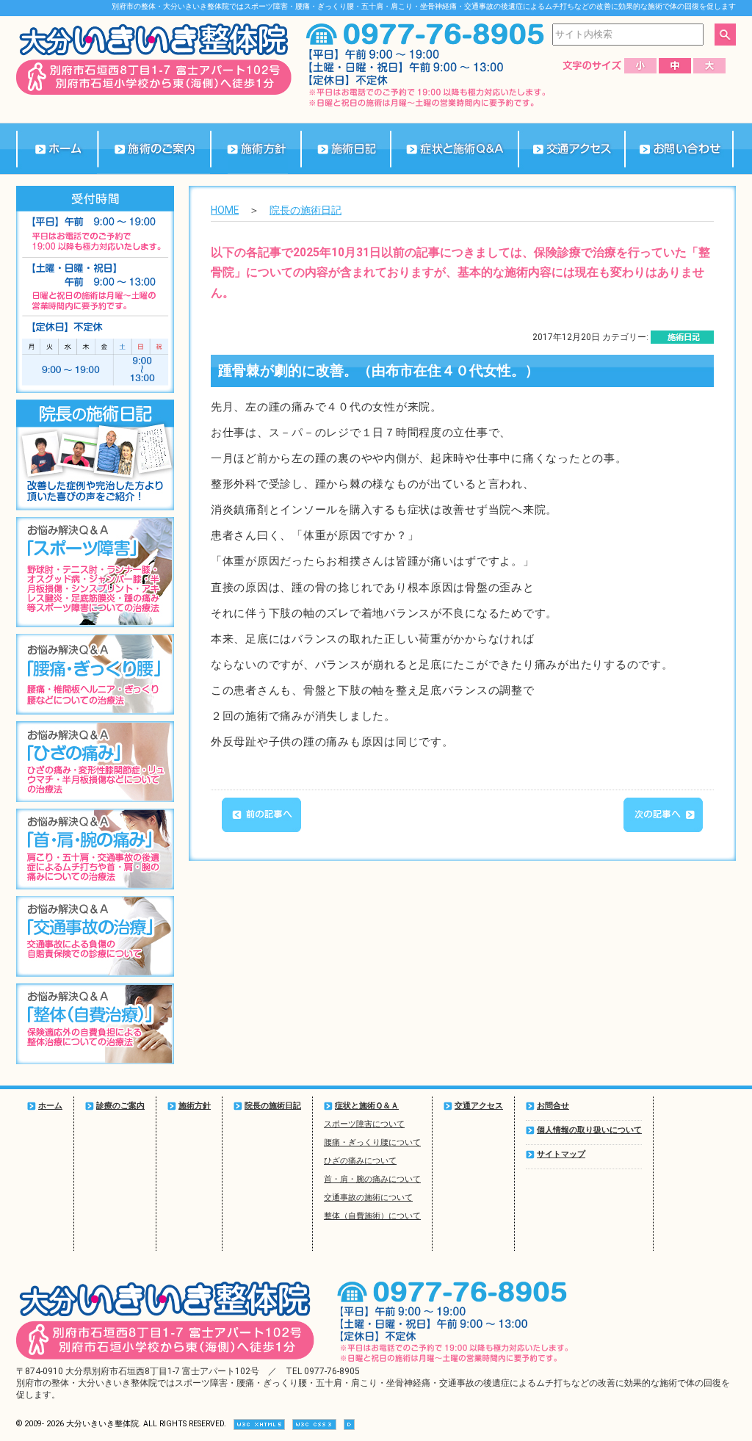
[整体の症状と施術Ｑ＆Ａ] (454, 149)
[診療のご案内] (154, 149)
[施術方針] (255, 149)
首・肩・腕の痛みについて (372, 1179)
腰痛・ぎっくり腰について (372, 1142)
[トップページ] (56, 149)
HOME (225, 210)
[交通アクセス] (571, 149)
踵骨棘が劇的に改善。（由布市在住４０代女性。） (378, 371)
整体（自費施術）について (372, 1216)
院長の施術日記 (305, 210)
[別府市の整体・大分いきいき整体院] (154, 92)
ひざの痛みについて (360, 1161)
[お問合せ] (679, 149)
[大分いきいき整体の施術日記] (345, 149)
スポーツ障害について (364, 1124)
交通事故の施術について (368, 1197)
